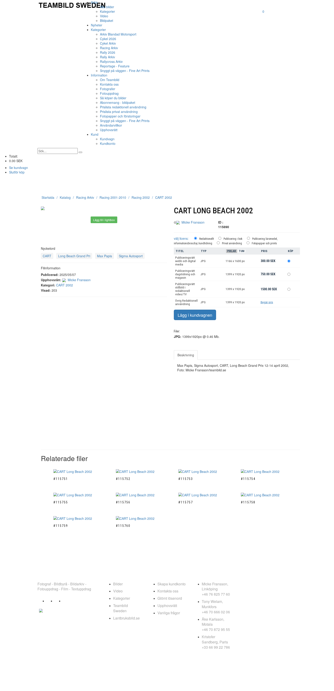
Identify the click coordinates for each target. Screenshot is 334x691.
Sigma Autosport (131, 256)
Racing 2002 (141, 197)
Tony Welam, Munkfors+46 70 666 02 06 (216, 607)
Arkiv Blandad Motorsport (118, 34)
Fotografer (107, 89)
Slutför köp (17, 172)
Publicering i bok (233, 238)
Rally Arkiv (107, 57)
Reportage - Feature (115, 66)
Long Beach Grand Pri (74, 256)
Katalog (65, 197)
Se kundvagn (18, 167)
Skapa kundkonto (171, 583)
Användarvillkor (111, 125)
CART (47, 256)
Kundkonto (107, 143)
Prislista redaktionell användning (123, 107)
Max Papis (104, 256)
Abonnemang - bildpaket (117, 102)
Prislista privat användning (119, 111)
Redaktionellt (206, 238)
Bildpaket (106, 20)
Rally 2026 (107, 52)
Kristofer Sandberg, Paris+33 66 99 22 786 (216, 642)
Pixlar (231, 251)
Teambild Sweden (120, 608)
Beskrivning (185, 355)
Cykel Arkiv (108, 43)
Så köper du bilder (113, 98)
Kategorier (107, 11)
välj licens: (181, 238)
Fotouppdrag (109, 93)
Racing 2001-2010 (113, 197)
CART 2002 (163, 197)
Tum (241, 251)
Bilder (118, 583)
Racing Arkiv (109, 48)
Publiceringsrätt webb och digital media (185, 261)
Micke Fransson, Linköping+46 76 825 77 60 (216, 589)
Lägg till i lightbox (104, 220)
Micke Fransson (79, 280)
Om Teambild (109, 79)
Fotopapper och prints (264, 243)
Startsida (48, 197)
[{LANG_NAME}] (40, 610)
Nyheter (96, 25)
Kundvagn (107, 139)
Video (104, 16)
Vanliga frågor (168, 612)
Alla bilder (107, 7)
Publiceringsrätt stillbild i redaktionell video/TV (185, 289)
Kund (94, 134)
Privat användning (232, 243)
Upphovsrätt (108, 129)
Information (99, 75)
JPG (203, 261)
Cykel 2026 (108, 38)
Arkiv (94, 2)
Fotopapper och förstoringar (120, 116)
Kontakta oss (109, 84)
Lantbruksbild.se (126, 618)
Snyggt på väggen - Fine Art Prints (125, 70)
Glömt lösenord (169, 598)
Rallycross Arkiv (111, 61)
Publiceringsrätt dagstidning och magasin (185, 274)
